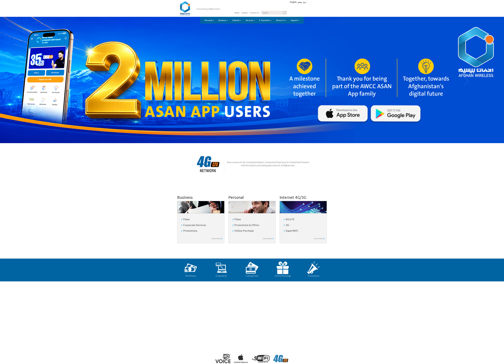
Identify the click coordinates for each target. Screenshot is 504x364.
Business (222, 20)
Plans (186, 219)
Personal (208, 20)
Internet (236, 20)
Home (236, 13)
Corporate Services (194, 225)
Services (249, 20)
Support (294, 20)
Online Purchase (244, 230)
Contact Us (254, 13)
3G (287, 225)
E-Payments (264, 20)
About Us (280, 20)
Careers (244, 13)
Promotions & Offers (246, 225)
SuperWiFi (292, 230)
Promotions (190, 230)
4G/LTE (290, 219)
